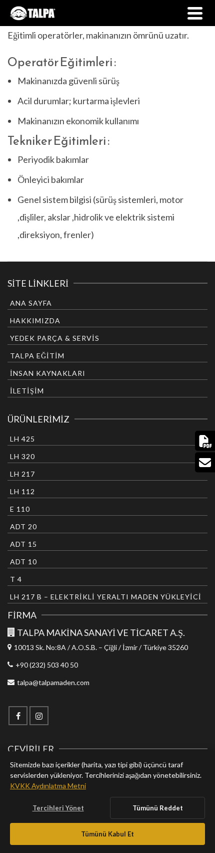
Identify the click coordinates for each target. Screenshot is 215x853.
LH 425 (22, 439)
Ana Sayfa (31, 303)
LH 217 (22, 474)
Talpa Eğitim (37, 355)
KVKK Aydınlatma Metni (48, 785)
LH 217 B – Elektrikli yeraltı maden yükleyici (106, 596)
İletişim (27, 390)
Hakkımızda (35, 320)
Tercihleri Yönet (58, 808)
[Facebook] (18, 715)
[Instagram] (39, 715)
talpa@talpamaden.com (53, 682)
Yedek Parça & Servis (55, 338)
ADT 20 (23, 526)
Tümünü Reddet (157, 808)
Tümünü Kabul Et (107, 834)
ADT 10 (23, 561)
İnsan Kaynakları (48, 373)
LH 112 (22, 491)
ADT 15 (23, 544)
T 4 (16, 579)
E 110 (20, 509)
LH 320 (22, 456)
